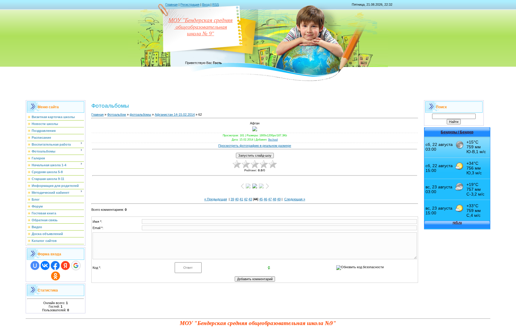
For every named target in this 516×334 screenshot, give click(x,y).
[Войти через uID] (34, 265)
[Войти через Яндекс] (65, 265)
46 (265, 199)
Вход (206, 4)
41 (241, 199)
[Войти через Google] (76, 265)
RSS (215, 4)
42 (246, 199)
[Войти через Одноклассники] (55, 276)
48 (274, 199)
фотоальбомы (140, 114)
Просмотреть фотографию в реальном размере (254, 145)
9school (273, 139)
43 (250, 199)
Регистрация (189, 4)
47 (270, 199)
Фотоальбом (116, 114)
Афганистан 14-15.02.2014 (175, 114)
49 (279, 199)
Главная (171, 4)
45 (261, 199)
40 (237, 199)
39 (232, 199)
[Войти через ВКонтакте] (45, 265)
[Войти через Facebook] (55, 265)
